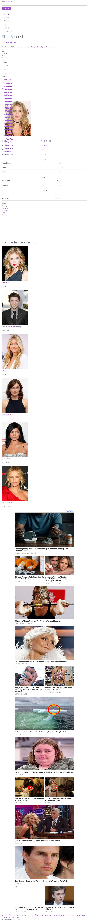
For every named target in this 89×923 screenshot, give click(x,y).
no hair (6, 127)
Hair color (52, 47)
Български (5, 915)
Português (72, 915)
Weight (33, 47)
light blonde (7, 120)
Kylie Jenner (6, 459)
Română (78, 915)
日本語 (50, 915)
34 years (44, 145)
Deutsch (16, 915)
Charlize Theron (7, 502)
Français (32, 915)
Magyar (40, 915)
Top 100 (6, 20)
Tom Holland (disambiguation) (11, 327)
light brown (7, 123)
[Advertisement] (44, 228)
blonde (6, 105)
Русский (84, 915)
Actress (5, 42)
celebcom (7, 1)
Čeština (11, 915)
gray (5, 117)
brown (6, 108)
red (5, 130)
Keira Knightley (6, 415)
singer (13, 42)
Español (26, 915)
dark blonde (7, 111)
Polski (66, 915)
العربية (17, 917)
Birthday (6, 17)
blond (5, 102)
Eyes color (44, 47)
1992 (49, 141)
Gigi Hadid (5, 371)
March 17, (44, 141)
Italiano (45, 915)
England (43, 154)
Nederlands (60, 915)
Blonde (57, 198)
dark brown (7, 114)
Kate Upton (5, 283)
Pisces (43, 150)
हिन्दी (36, 915)
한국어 (55, 915)
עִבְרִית (8, 917)
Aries (5, 74)
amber (6, 92)
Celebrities (7, 14)
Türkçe (4, 917)
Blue (56, 194)
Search (6, 8)
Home (5, 25)
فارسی (12, 917)
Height (28, 47)
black (5, 99)
